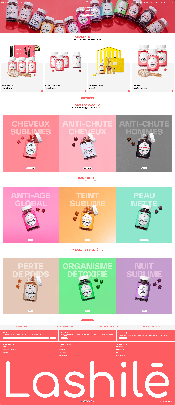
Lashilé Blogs (61, 356)
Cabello (60, 346)
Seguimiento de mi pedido (120, 349)
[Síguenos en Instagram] (160, 401)
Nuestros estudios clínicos (63, 355)
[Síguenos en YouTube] (163, 401)
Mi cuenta (117, 352)
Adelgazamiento (61, 350)
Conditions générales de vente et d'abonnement (9, 349)
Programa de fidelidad (119, 346)
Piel (60, 347)
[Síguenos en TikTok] (166, 401)
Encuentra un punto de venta (120, 355)
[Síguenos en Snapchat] (169, 401)
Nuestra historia (118, 358)
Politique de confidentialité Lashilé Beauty (9, 353)
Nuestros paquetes (62, 353)
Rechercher (4, 346)
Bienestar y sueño (62, 349)
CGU (3, 347)
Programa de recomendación (120, 347)
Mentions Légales (5, 352)
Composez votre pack (62, 352)
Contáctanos (118, 350)
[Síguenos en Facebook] (157, 401)
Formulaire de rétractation (6, 350)
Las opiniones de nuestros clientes (121, 356)
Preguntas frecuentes (119, 353)
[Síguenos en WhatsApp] (171, 401)
